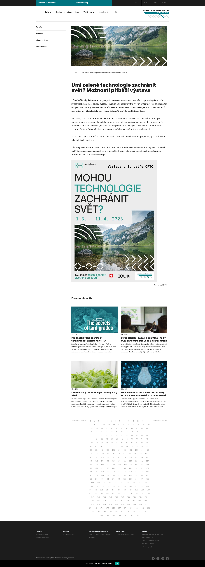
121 (146, 454)
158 (108, 468)
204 (122, 483)
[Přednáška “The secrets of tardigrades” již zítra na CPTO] (94, 320)
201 (104, 483)
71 (127, 439)
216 (130, 486)
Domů (76, 73)
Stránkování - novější (79, 420)
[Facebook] (153, 558)
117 (124, 454)
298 (131, 515)
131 (142, 457)
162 (130, 468)
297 (125, 515)
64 (91, 439)
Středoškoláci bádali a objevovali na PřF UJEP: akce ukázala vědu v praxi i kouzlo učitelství (144, 340)
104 (113, 450)
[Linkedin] (162, 558)
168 (102, 472)
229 (142, 490)
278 (125, 508)
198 (148, 479)
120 (141, 454)
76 (92, 443)
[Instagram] (157, 558)
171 (120, 472)
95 (127, 446)
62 (142, 436)
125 (108, 457)
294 (107, 515)
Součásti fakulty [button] (82, 3)
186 (141, 475)
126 (114, 457)
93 (116, 446)
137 (113, 461)
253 (98, 501)
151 (131, 465)
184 (130, 475)
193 (119, 479)
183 (125, 475)
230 (148, 490)
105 (119, 450)
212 (108, 486)
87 (147, 443)
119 (135, 454)
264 (104, 504)
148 (114, 465)
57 (116, 436)
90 (101, 446)
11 (133, 421)
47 (127, 432)
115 (114, 454)
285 (104, 512)
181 (114, 475)
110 (148, 450)
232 (95, 494)
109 (142, 450)
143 (147, 461)
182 (119, 475)
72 (132, 439)
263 (98, 504)
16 (94, 425)
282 (148, 508)
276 (113, 508)
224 (113, 490)
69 (117, 439)
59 (127, 436)
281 (143, 508)
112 (97, 454)
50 (142, 432)
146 (102, 465)
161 (125, 468)
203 (116, 483)
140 (130, 461)
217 (136, 486)
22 (123, 425)
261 (145, 501)
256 (116, 501)
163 (136, 468)
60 (132, 436)
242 (92, 497)
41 (96, 432)
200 (98, 483)
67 (107, 439)
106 (125, 450)
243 (98, 497)
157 (102, 468)
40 (91, 432)
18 (104, 425)
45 (117, 432)
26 (144, 425)
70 (122, 439)
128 (125, 457)
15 (89, 425)
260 (139, 501)
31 (106, 428)
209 (91, 486)
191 (108, 479)
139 (125, 461)
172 (125, 472)
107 (131, 450)
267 (122, 504)
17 (99, 425)
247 (122, 497)
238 (131, 494)
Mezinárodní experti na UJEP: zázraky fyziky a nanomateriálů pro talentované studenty (143, 395)
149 (119, 465)
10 (128, 421)
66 (102, 439)
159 (113, 468)
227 (131, 490)
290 (134, 512)
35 (127, 428)
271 (146, 504)
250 (140, 497)
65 (97, 439)
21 (118, 425)
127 (119, 457)
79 (107, 443)
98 (142, 446)
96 (132, 446)
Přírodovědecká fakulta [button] (47, 3)
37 (137, 428)
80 (112, 443)
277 (119, 508)
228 (136, 490)
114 (108, 454)
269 (134, 504)
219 (147, 486)
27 (149, 425)
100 (91, 450)
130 (136, 457)
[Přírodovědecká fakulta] (39, 12)
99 (147, 446)
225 (119, 490)
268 (128, 504)
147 (108, 465)
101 (96, 450)
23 (128, 425)
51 (147, 432)
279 (131, 508)
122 (91, 457)
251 (146, 497)
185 (136, 475)
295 (113, 515)
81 (117, 443)
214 (119, 486)
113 (103, 454)
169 (108, 472)
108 (136, 450)
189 (96, 479)
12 (138, 421)
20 (114, 425)
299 (137, 515)
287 (116, 512)
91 (106, 446)
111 (92, 454)
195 (130, 479)
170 (114, 472)
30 (102, 428)
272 (90, 508)
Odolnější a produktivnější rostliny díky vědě (94, 394)
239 (136, 494)
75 (147, 439)
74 (142, 439)
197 (142, 479)
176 (147, 472)
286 (110, 512)
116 (119, 454)
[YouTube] (167, 558)
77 (97, 443)
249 (134, 497)
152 (136, 465)
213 (114, 486)
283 (93, 512)
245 (110, 497)
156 (96, 468)
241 (148, 494)
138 (119, 461)
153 (142, 465)
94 (122, 446)
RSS (52, 558)
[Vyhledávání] (116, 12)
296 (119, 515)
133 (91, 461)
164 (142, 468)
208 (146, 483)
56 (111, 436)
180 (108, 475)
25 (139, 425)
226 (125, 490)
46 (122, 432)
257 (122, 501)
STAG (146, 3)
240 (142, 494)
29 (97, 428)
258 (128, 501)
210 (97, 486)
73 (137, 439)
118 (130, 454)
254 (104, 501)
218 (142, 486)
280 (137, 508)
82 (122, 443)
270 (140, 504)
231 (90, 494)
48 (132, 432)
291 (140, 512)
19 (109, 425)
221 (96, 490)
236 (119, 494)
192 (113, 479)
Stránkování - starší (159, 420)
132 (147, 457)
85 (137, 443)
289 (128, 512)
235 (113, 494)
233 (101, 494)
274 (101, 508)
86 (142, 443)
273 (96, 508)
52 (91, 436)
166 (91, 472)
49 (137, 432)
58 (121, 436)
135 (102, 461)
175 (142, 472)
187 (147, 475)
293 (101, 515)
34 (122, 428)
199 (92, 483)
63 (147, 436)
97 (137, 446)
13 (142, 421)
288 (122, 512)
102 (102, 450)
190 (102, 479)
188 (91, 479)
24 (134, 425)
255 (110, 501)
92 (111, 446)
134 (97, 461)
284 (98, 512)
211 (103, 486)
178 (97, 475)
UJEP (164, 3)
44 (112, 432)
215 (125, 486)
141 (136, 461)
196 (136, 479)
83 (127, 443)
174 (136, 472)
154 (147, 465)
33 (116, 428)
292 (145, 512)
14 (147, 421)
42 (101, 432)
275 (107, 508)
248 (128, 497)
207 (140, 483)
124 (102, 457)
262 (92, 504)
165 (147, 468)
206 (134, 483)
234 (107, 494)
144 (91, 465)
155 (91, 468)
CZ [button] (136, 3)
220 (90, 490)
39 (147, 428)
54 (101, 436)
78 (102, 443)
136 (108, 461)
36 (132, 428)
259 (134, 501)
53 (96, 436)
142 (142, 461)
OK (117, 563)
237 (125, 494)
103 (108, 450)
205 (128, 483)
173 (130, 472)
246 (116, 497)
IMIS (155, 3)
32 (111, 428)
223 (107, 490)
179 (102, 475)
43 (106, 432)
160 (119, 468)
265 (110, 504)
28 (92, 428)
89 (96, 446)
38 (142, 428)
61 (137, 436)
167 (97, 472)
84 (132, 443)
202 (110, 483)
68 (112, 439)
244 (104, 497)
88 (91, 446)
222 (101, 490)
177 (91, 475)
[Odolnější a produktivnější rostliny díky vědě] (94, 374)
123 (97, 457)
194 (124, 479)
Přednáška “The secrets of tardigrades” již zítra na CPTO (88, 339)
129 (130, 457)
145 (97, 465)
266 (116, 504)
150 (125, 465)
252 (93, 501)
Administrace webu (43, 558)
